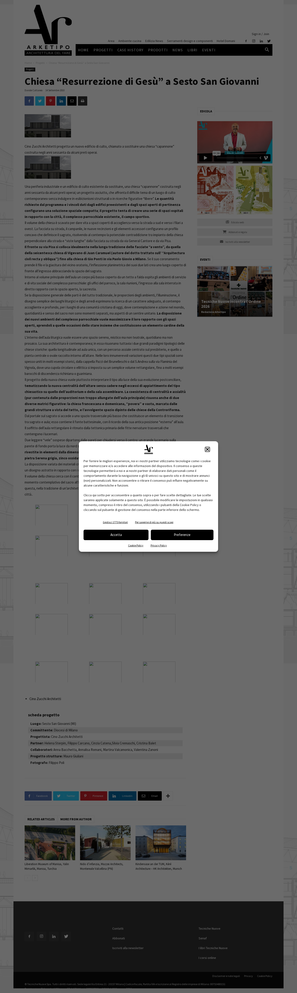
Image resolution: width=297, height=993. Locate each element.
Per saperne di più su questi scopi (154, 522)
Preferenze (182, 534)
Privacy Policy (159, 545)
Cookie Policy (135, 545)
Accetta (116, 534)
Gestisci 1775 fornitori (115, 522)
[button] (207, 449)
